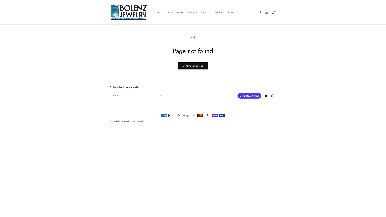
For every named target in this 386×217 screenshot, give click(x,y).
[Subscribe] (161, 95)
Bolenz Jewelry (122, 121)
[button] (168, 12)
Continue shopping (193, 65)
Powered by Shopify (136, 121)
